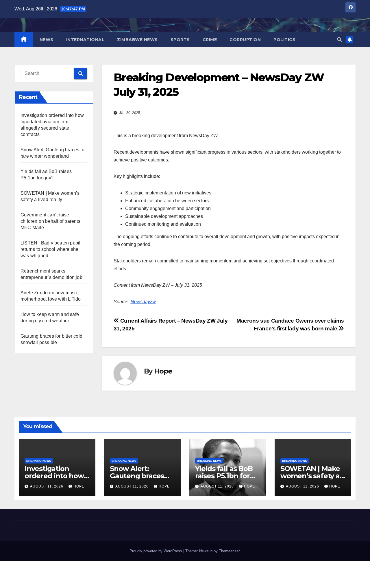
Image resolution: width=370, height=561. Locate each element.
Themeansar (229, 551)
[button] (339, 39)
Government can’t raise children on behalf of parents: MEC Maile (51, 221)
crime (210, 39)
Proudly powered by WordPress (156, 551)
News (46, 39)
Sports (180, 39)
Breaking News (38, 460)
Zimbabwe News (137, 39)
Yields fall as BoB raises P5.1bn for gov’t (223, 475)
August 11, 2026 (47, 486)
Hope (163, 371)
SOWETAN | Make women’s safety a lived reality (310, 475)
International (85, 39)
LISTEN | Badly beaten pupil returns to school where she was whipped (50, 249)
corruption (245, 39)
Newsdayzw (143, 301)
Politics (284, 39)
